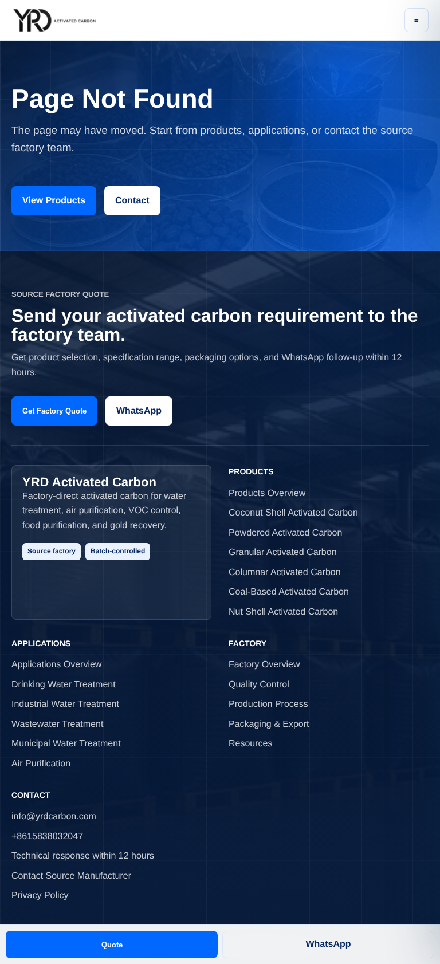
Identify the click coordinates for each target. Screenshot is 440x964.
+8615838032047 (47, 836)
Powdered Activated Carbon (285, 533)
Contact (132, 201)
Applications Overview (56, 665)
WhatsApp (139, 411)
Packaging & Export (269, 724)
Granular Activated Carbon (283, 552)
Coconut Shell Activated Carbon (293, 513)
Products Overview (267, 493)
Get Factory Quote (54, 411)
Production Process (268, 704)
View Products (53, 201)
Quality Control (259, 685)
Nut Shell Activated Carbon (283, 612)
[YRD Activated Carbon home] (54, 20)
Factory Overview (264, 665)
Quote (112, 945)
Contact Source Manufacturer (71, 876)
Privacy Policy (40, 895)
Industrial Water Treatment (65, 704)
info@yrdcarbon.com (53, 816)
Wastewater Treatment (57, 724)
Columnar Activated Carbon (285, 572)
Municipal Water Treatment (66, 744)
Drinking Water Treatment (63, 685)
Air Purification (40, 764)
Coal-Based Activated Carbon (289, 592)
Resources (250, 744)
